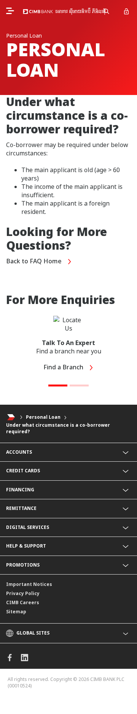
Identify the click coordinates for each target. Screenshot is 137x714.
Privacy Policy (23, 593)
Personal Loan (43, 417)
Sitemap (16, 611)
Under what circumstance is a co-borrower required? (58, 428)
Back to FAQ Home (34, 261)
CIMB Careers (22, 602)
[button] (57, 385)
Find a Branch (64, 367)
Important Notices (29, 584)
